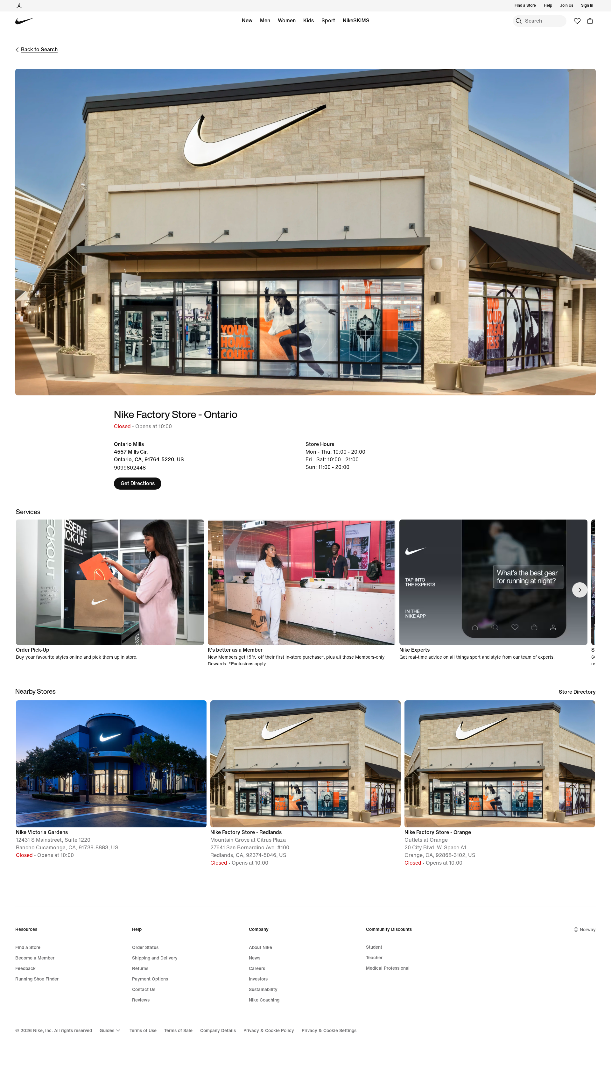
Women (287, 20)
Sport (328, 20)
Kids (308, 20)
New (247, 20)
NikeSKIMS (356, 20)
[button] (111, 782)
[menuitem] (554, 6)
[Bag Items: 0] (590, 21)
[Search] (518, 21)
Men (265, 20)
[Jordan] (19, 6)
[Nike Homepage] (24, 21)
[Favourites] (577, 21)
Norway (588, 929)
